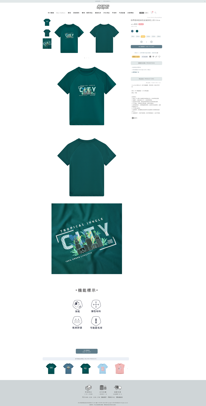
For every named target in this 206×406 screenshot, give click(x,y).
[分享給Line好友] (153, 56)
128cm (158, 36)
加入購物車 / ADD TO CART (146, 46)
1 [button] (84, 58)
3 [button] (89, 58)
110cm (143, 36)
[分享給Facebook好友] (150, 56)
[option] (47, 22)
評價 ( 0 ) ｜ (137, 52)
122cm (153, 36)
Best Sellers (60, 12)
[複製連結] (156, 56)
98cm (133, 36)
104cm (137, 36)
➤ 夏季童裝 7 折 (135, 72)
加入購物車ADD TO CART (86, 351)
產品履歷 (145, 56)
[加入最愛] (159, 57)
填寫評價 (154, 52)
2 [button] (87, 58)
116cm (148, 36)
